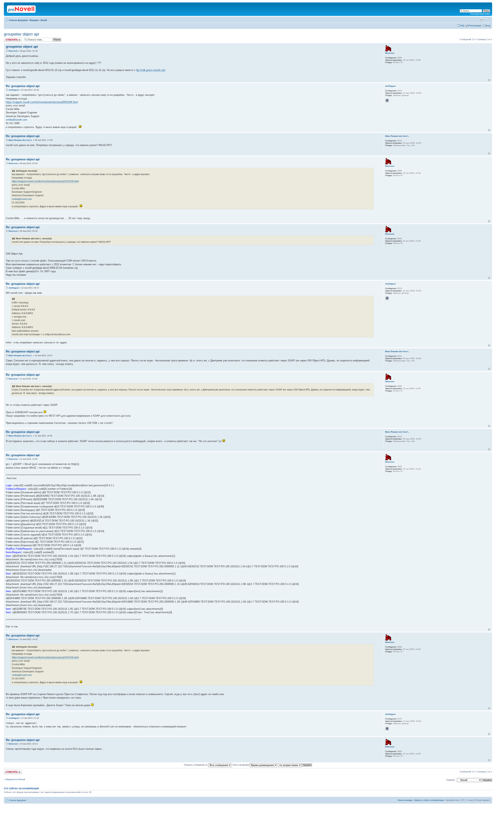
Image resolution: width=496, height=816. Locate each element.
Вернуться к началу (489, 80)
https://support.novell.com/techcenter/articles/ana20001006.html (42, 102)
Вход (487, 25)
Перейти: (450, 780)
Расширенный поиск (480, 14)
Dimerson (13, 51)
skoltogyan (14, 90)
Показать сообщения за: (196, 765)
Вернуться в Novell (15, 779)
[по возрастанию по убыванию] (295, 765)
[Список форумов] (21, 8)
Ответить (8, 38)
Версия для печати (481, 19)
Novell (43, 20)
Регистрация (475, 25)
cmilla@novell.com (16, 119)
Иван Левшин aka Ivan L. (21, 140)
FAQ (462, 25)
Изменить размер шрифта (487, 19)
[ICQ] (387, 100)
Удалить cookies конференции (429, 800)
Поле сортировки (241, 765)
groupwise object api (21, 34)
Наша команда (405, 800)
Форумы (34, 20)
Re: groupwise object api (23, 86)
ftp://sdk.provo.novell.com (150, 70)
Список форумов (18, 20)
